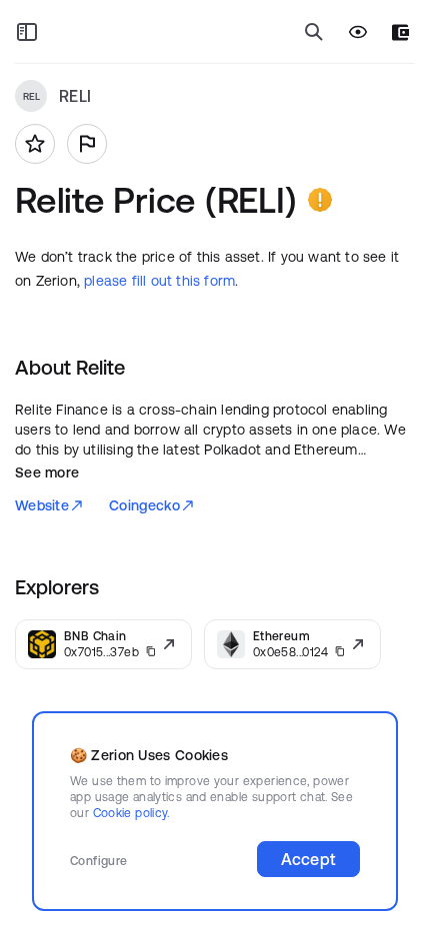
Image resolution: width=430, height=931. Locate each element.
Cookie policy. (131, 812)
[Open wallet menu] (400, 32)
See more (47, 472)
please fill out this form (159, 281)
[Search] (314, 32)
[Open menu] (27, 32)
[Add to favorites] (35, 144)
